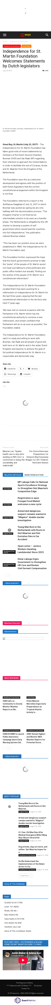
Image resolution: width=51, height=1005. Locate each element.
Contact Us (25, 988)
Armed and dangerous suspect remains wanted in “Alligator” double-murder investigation (32, 820)
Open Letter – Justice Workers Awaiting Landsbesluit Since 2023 (31, 549)
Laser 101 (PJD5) (11, 906)
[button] (4, 35)
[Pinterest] (18, 76)
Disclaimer (38, 985)
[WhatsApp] (24, 76)
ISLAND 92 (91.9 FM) (13, 902)
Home (5, 41)
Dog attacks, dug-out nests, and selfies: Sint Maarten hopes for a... (32, 849)
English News (8, 518)
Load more (25, 875)
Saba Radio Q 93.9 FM (14, 918)
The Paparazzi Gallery (24, 983)
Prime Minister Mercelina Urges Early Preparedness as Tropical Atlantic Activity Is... (36, 706)
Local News (26, 46)
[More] (30, 76)
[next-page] (8, 575)
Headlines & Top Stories (19, 41)
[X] (11, 76)
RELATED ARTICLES (12, 475)
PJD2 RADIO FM (11, 914)
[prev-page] (4, 575)
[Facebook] (5, 76)
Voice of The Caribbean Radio (17, 931)
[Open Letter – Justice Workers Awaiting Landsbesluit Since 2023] (9, 549)
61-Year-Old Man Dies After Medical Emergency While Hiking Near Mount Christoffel (32, 835)
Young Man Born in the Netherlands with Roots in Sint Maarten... (32, 806)
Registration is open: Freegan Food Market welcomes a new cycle (29, 501)
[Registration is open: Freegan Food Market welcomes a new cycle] (9, 501)
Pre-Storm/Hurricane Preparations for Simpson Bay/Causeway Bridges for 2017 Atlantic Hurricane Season (37, 457)
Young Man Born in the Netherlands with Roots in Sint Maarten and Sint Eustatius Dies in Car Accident (31, 533)
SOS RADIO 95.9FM (12, 923)
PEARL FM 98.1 (11, 910)
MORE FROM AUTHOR (34, 475)
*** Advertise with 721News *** (19, 985)
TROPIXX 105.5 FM (12, 927)
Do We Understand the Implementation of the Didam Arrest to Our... (31, 864)
